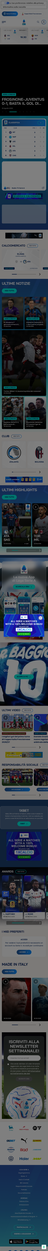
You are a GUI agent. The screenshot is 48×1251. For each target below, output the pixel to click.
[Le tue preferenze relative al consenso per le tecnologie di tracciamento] (44, 1247)
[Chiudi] (40, 618)
